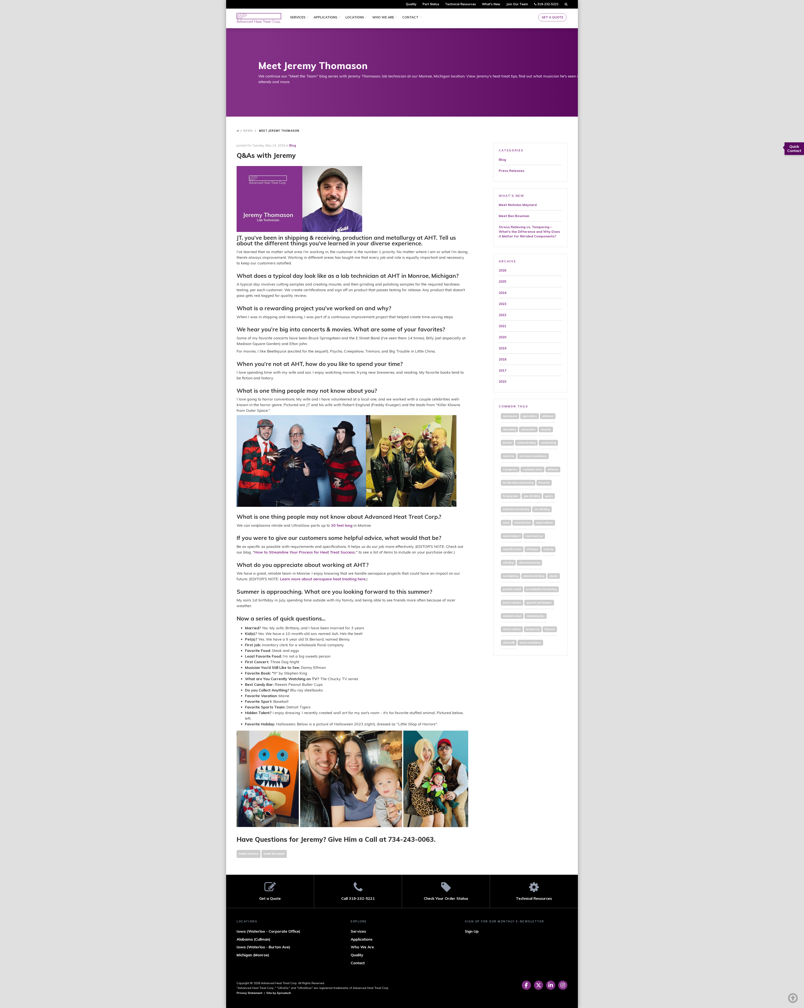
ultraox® (508, 642)
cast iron (508, 456)
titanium (550, 629)
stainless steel (512, 616)
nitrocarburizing (529, 562)
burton (507, 442)
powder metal (512, 589)
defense (553, 469)
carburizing (548, 442)
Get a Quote (552, 17)
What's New (491, 4)
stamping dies (536, 616)
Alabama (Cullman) (253, 939)
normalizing (510, 576)
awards (546, 429)
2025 (502, 281)
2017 (502, 370)
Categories (511, 150)
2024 (502, 293)
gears (549, 496)
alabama (547, 416)
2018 (502, 359)
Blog (292, 145)
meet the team (274, 854)
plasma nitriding (533, 576)
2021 (502, 326)
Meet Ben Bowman (514, 216)
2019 (502, 348)
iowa (506, 522)
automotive (528, 429)
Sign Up (472, 931)
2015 (502, 381)
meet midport (511, 536)
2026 (502, 270)
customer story (532, 469)
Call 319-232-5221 (358, 898)
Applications (326, 17)
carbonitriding (526, 442)
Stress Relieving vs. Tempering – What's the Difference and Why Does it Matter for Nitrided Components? (529, 231)
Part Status (431, 4)
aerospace (510, 416)
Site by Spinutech (278, 993)
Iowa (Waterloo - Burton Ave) (263, 947)
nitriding (508, 562)
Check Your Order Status (446, 898)
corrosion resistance (533, 456)
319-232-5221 (547, 5)
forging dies (510, 496)
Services (298, 17)
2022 (502, 315)
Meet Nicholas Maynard (518, 205)
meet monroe (248, 854)
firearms (544, 482)
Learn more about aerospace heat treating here (323, 579)
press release (512, 602)
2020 (502, 337)
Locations (355, 17)
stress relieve (512, 629)
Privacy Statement (249, 993)
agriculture (529, 416)
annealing (509, 429)
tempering (532, 629)
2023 (502, 304)
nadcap (548, 549)
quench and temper (539, 602)
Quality (411, 4)
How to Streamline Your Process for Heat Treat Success (304, 552)
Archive (507, 261)
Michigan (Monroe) (253, 955)
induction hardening (516, 509)
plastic (553, 576)
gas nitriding (532, 496)
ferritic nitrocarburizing (518, 482)
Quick (794, 148)
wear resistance (530, 642)
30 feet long (341, 525)
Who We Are (383, 17)
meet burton (522, 522)
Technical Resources (460, 4)
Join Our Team (517, 4)
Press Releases (511, 171)
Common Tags (513, 406)
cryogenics (510, 469)
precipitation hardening (541, 589)
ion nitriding (542, 509)
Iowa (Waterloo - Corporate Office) (268, 931)
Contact (410, 17)
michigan (532, 549)
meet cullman (544, 522)
